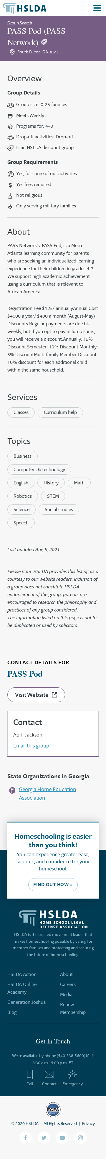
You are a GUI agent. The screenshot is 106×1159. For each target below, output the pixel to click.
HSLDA (32, 1123)
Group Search (19, 22)
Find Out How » (53, 884)
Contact (49, 1083)
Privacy (88, 1123)
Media (66, 994)
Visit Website (32, 695)
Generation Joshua (26, 1002)
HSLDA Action (22, 974)
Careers (68, 984)
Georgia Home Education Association (47, 793)
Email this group (31, 745)
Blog (11, 1012)
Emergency (72, 1083)
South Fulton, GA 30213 (39, 52)
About (66, 974)
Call (29, 1083)
